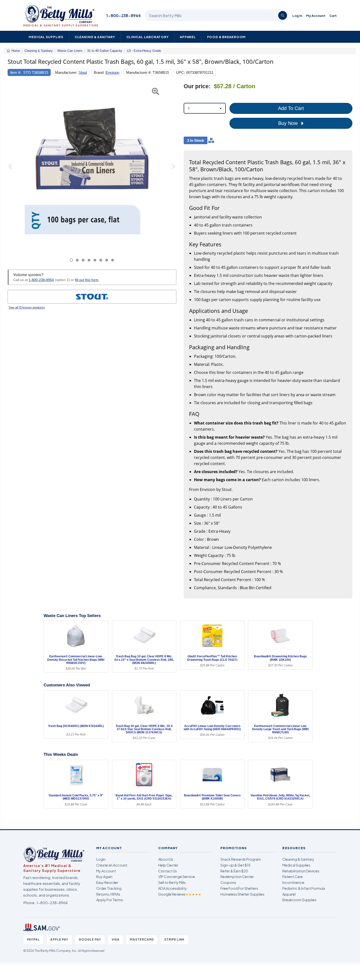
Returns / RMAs (108, 894)
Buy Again (104, 876)
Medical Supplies (46, 37)
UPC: (180, 72)
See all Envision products (27, 307)
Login (101, 859)
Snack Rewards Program (240, 859)
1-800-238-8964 (123, 15)
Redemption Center (237, 876)
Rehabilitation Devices (300, 871)
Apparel (188, 37)
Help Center (168, 865)
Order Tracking (108, 888)
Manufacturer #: (138, 72)
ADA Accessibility (172, 888)
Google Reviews (179, 894)
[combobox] (205, 108)
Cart (333, 15)
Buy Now (288, 123)
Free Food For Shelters (239, 888)
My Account (315, 15)
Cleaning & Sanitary (95, 37)
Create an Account (111, 865)
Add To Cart (291, 108)
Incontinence (293, 882)
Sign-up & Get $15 (235, 865)
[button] (13, 172)
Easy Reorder (107, 882)
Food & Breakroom (226, 37)
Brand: (99, 72)
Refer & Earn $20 (234, 871)
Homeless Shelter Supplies (242, 894)
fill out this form (86, 280)
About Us (165, 859)
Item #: (15, 72)
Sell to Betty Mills (172, 882)
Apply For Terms (109, 900)
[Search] (282, 15)
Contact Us (167, 871)
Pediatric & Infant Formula (303, 888)
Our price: (197, 86)
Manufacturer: (66, 72)
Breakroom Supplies (299, 900)
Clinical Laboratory (147, 37)
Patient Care (292, 876)
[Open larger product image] (92, 167)
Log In (297, 15)
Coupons (228, 882)
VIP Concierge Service (176, 876)
